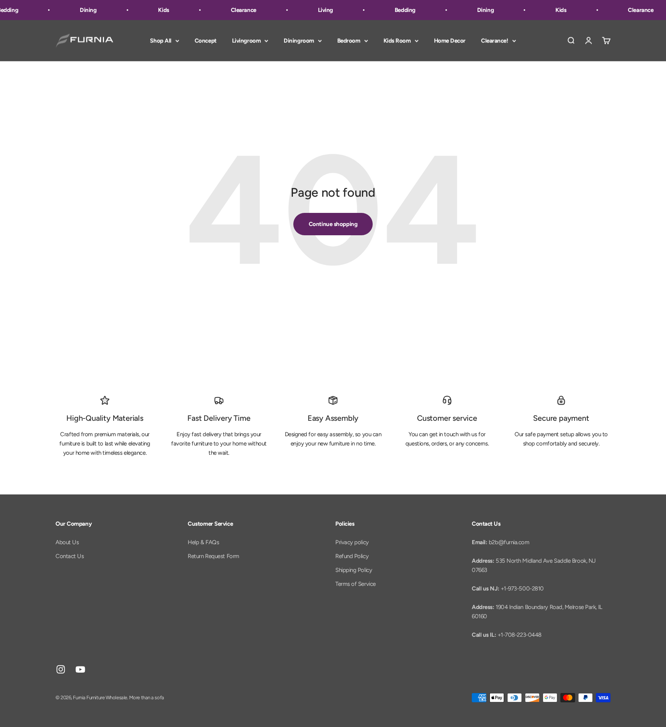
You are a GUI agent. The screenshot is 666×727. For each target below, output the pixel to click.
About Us (67, 542)
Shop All (160, 40)
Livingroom (246, 40)
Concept (206, 40)
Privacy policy (352, 542)
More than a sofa (146, 697)
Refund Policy (351, 556)
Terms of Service (355, 583)
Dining (83, 10)
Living (320, 10)
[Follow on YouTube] (80, 669)
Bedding (400, 10)
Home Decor (450, 40)
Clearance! (494, 40)
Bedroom (348, 40)
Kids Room (397, 40)
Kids (158, 10)
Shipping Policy (353, 570)
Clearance (239, 10)
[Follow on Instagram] (61, 669)
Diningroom (299, 40)
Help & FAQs (203, 542)
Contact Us (70, 556)
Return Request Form (213, 556)
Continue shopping (333, 224)
